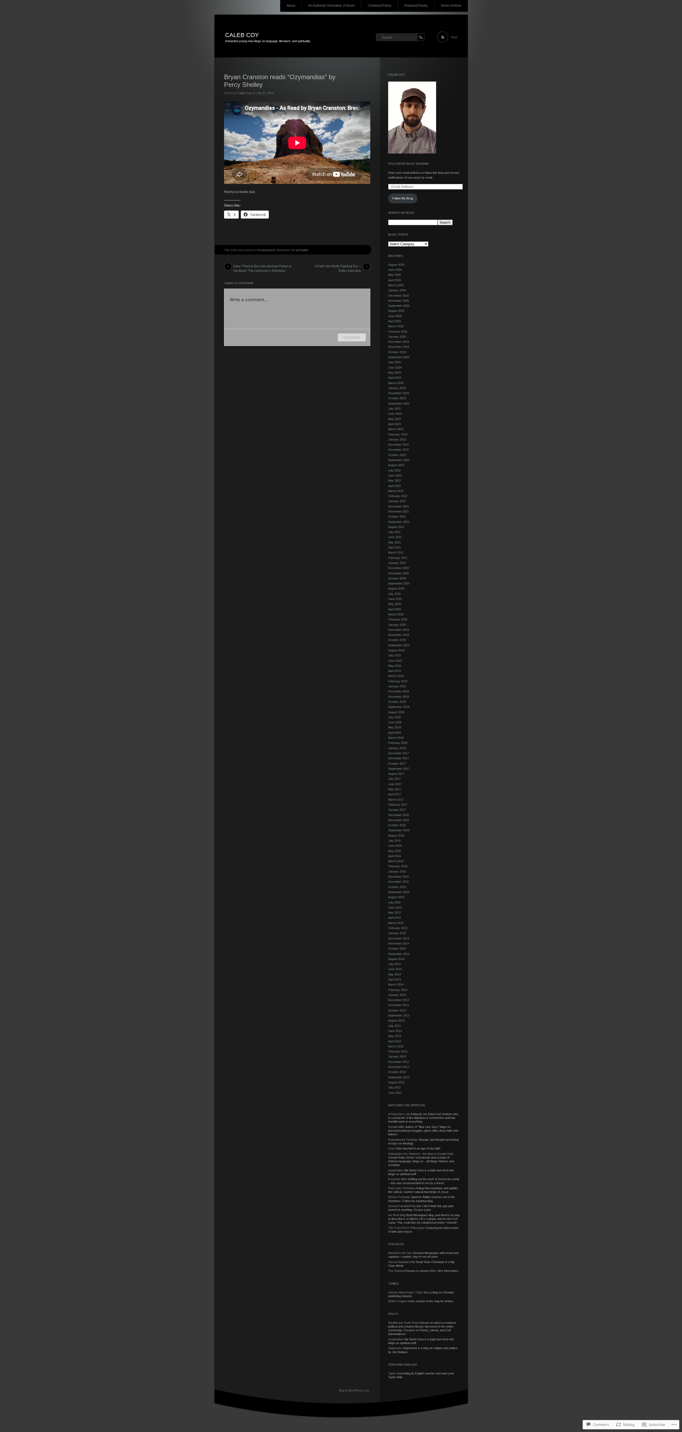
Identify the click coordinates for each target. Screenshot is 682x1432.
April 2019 (394, 670)
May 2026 (394, 274)
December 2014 (398, 938)
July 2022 (394, 470)
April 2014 (394, 979)
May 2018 (394, 727)
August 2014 (396, 959)
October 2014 (397, 948)
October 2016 (397, 825)
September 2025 (398, 305)
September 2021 (398, 521)
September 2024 (398, 357)
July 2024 (394, 362)
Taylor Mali (395, 1373)
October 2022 (397, 455)
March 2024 (396, 383)
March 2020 (396, 614)
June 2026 (395, 269)
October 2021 (397, 516)
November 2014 (398, 943)
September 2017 (398, 768)
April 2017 (394, 794)
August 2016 (396, 835)
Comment (351, 337)
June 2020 (395, 598)
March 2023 (396, 429)
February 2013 (397, 1051)
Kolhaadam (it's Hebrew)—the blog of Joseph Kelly (420, 1153)
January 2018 (397, 748)
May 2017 (394, 789)
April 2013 (394, 1041)
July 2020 (394, 593)
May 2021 (394, 542)
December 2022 (398, 444)
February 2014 (397, 989)
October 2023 (397, 398)
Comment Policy (379, 5)
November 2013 (398, 1005)
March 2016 (396, 861)
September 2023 (398, 403)
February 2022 (397, 496)
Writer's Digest (397, 1301)
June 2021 (395, 537)
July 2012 (394, 1087)
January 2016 (397, 871)
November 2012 (398, 1066)
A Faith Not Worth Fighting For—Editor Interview (338, 267)
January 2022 (397, 501)
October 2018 (397, 701)
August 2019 (396, 650)
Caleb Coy (244, 93)
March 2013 (396, 1046)
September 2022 (398, 460)
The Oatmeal (396, 1270)
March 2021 (396, 552)
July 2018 (394, 717)
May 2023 (394, 419)
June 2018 (395, 722)
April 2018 (394, 732)
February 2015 (397, 928)
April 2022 (394, 485)
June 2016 (395, 845)
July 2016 (394, 840)
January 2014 (397, 995)
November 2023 (398, 393)
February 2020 (397, 619)
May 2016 (394, 851)
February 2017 (397, 804)
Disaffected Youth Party (403, 1322)
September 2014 (398, 953)
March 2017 (396, 799)
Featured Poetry (416, 5)
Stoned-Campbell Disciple (404, 1206)
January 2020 (397, 624)
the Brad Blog (396, 1215)
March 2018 (396, 737)
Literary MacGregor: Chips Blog (408, 1292)
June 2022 (395, 475)
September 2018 (398, 706)
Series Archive (451, 5)
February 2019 (397, 681)
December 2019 (398, 629)
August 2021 (396, 527)
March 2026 (396, 285)
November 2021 (398, 511)
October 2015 (397, 887)
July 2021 (394, 532)
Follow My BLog (402, 198)
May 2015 (394, 912)
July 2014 (394, 964)
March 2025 (396, 326)
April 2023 (394, 424)
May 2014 (394, 974)
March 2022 (396, 491)
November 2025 (398, 300)
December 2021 (398, 506)
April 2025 (394, 321)
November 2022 (398, 449)
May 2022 (394, 480)
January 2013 (397, 1056)
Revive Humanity (399, 1197)
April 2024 (394, 377)
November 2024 (398, 346)
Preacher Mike (397, 1179)
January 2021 (397, 562)
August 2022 (396, 465)
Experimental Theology (403, 1139)
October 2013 (397, 1010)
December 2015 (398, 876)
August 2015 (396, 897)
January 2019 (397, 686)
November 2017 (398, 758)
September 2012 (398, 1077)
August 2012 (396, 1082)
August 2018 (396, 712)
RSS (454, 37)
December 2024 (398, 341)
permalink (302, 250)
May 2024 (394, 372)
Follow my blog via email (408, 163)
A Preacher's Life (399, 1114)
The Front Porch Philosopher (406, 1227)
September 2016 (398, 830)
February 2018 (397, 742)
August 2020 (396, 588)
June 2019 (395, 660)
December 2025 (398, 295)
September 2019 (398, 645)
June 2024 (395, 367)
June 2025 (395, 316)
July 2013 (394, 1025)
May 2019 (394, 665)
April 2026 (394, 280)
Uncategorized (266, 250)
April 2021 (394, 547)
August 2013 (396, 1020)
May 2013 (394, 1036)
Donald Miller (396, 1126)
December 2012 (398, 1061)
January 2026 (397, 290)
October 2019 (397, 640)
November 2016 (398, 820)
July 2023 (394, 408)
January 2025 (397, 336)
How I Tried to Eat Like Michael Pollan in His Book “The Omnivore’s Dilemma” (262, 267)
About (291, 5)
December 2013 (398, 1000)
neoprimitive (396, 1170)
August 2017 (396, 773)
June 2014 (395, 969)
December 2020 (398, 568)
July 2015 (394, 902)
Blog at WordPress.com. (354, 1390)
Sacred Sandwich (399, 1262)
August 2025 (396, 310)
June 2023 (395, 413)
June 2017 (395, 784)
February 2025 (397, 331)
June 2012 (395, 1092)
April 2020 (394, 609)
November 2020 (398, 573)
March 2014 (396, 984)
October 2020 (397, 578)
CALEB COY (242, 35)
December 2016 (398, 815)
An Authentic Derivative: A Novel (331, 5)
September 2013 (398, 1015)
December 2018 (398, 691)
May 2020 (394, 604)
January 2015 (397, 933)
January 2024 (397, 388)
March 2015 (396, 923)
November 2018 (398, 696)
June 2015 (395, 907)
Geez (391, 1148)
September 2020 (398, 583)
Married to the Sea (400, 1252)
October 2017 (397, 763)
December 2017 (398, 753)
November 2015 (398, 881)
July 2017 (394, 778)
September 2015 (398, 892)
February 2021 (397, 557)
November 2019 (398, 634)
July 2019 (394, 655)
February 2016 (397, 866)
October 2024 (397, 352)
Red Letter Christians (402, 1188)
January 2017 (397, 809)
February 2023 (397, 434)
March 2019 (396, 675)
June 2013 (395, 1030)
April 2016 (394, 856)
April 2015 (394, 917)
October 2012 (397, 1072)
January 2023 (397, 439)
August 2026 (396, 264)
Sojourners (395, 1348)
